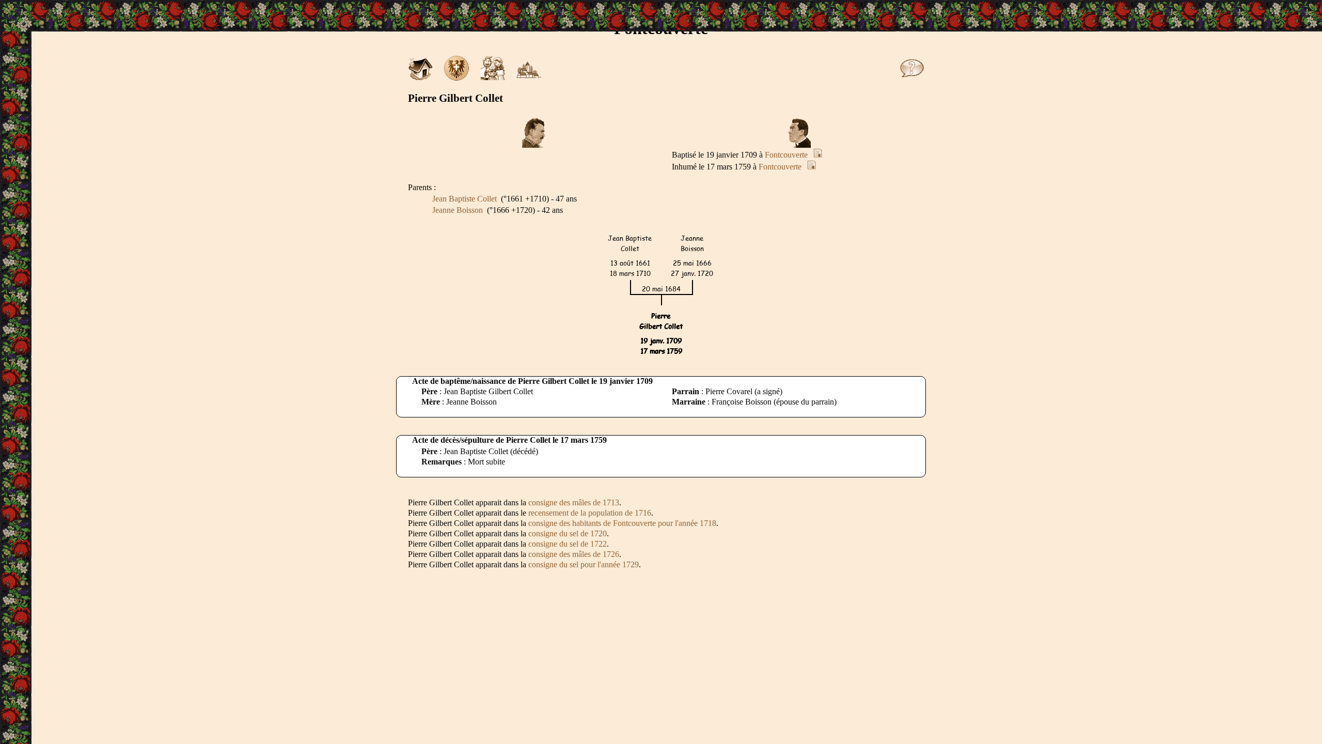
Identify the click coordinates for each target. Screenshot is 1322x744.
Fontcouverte (786, 154)
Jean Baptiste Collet (464, 198)
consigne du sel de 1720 (567, 533)
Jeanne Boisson (457, 210)
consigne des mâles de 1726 (573, 554)
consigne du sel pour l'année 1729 (583, 564)
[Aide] (912, 77)
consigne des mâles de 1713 (573, 502)
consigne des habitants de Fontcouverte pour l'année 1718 (622, 523)
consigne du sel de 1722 (567, 543)
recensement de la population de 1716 (589, 512)
